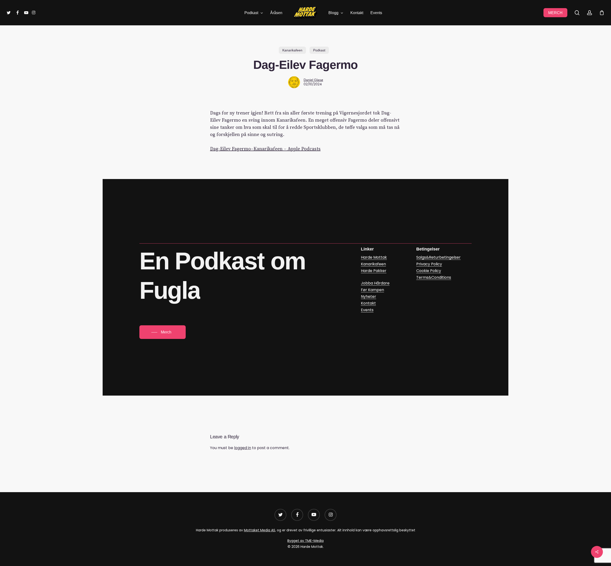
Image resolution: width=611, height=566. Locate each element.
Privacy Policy (429, 264)
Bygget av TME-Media (305, 540)
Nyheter (368, 296)
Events (367, 310)
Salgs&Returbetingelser (438, 257)
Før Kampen (372, 290)
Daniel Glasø (313, 80)
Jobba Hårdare (375, 283)
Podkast (319, 50)
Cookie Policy (428, 270)
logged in (242, 448)
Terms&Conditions (433, 277)
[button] (162, 332)
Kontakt (368, 303)
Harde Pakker (373, 270)
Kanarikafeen (292, 50)
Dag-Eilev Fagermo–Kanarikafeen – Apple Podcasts (265, 149)
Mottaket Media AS (259, 530)
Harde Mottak (374, 257)
